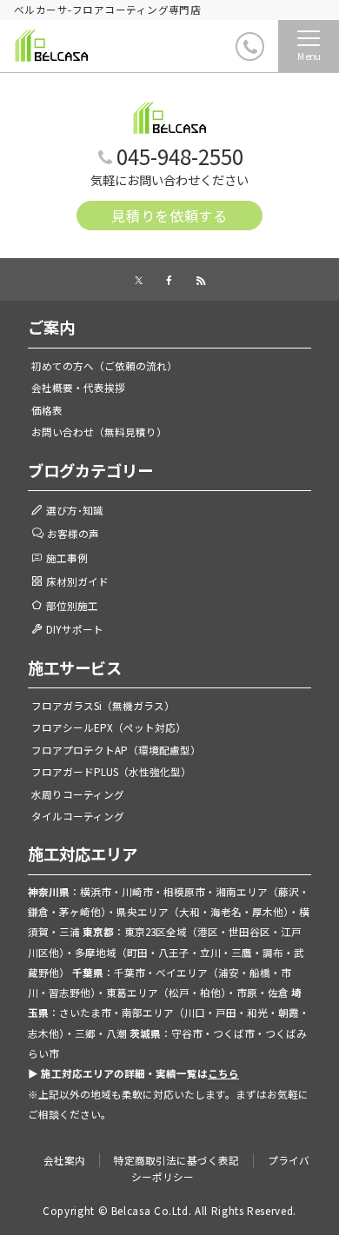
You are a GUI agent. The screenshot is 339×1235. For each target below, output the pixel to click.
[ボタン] (215, 52)
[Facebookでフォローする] (169, 281)
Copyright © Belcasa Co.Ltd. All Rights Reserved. (169, 1211)
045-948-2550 (179, 156)
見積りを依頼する (169, 215)
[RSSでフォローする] (201, 281)
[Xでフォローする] (138, 281)
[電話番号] (250, 46)
